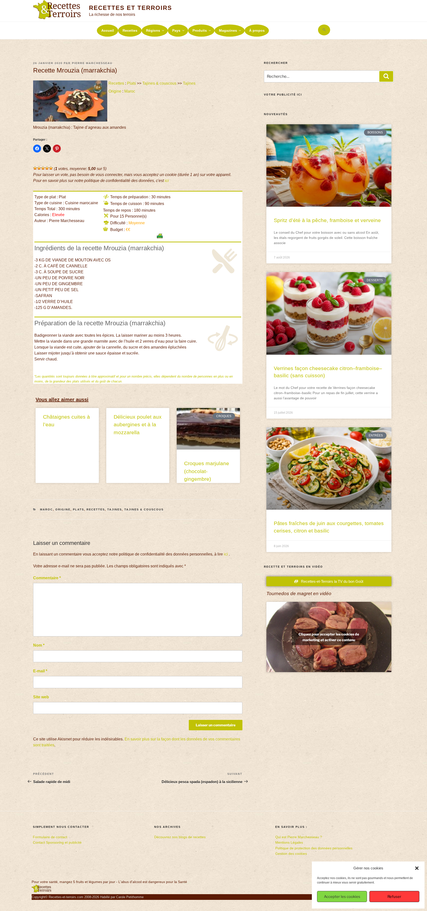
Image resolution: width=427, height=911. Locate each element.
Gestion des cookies (291, 854)
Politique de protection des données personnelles (313, 848)
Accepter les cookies (342, 896)
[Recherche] (386, 76)
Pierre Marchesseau (92, 63)
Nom (38, 645)
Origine (114, 91)
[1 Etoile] (35, 168)
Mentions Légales (289, 842)
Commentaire (47, 578)
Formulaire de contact (50, 837)
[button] (416, 868)
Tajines (189, 83)
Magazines (228, 30)
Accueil (107, 30)
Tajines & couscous (159, 83)
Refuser (394, 896)
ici (167, 180)
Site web (41, 697)
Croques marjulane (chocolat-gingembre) (206, 471)
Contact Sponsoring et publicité (57, 842)
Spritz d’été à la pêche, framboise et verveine (327, 220)
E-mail (40, 671)
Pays (176, 30)
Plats (131, 83)
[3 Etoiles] (43, 168)
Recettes (130, 30)
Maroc (129, 91)
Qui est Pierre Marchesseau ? (298, 837)
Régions (153, 30)
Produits (199, 30)
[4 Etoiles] (47, 168)
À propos (257, 30)
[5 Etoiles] (51, 168)
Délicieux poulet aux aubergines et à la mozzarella (138, 424)
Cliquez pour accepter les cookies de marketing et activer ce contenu (329, 637)
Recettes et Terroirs (130, 7)
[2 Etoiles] (39, 168)
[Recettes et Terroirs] (41, 891)
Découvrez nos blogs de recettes (180, 837)
